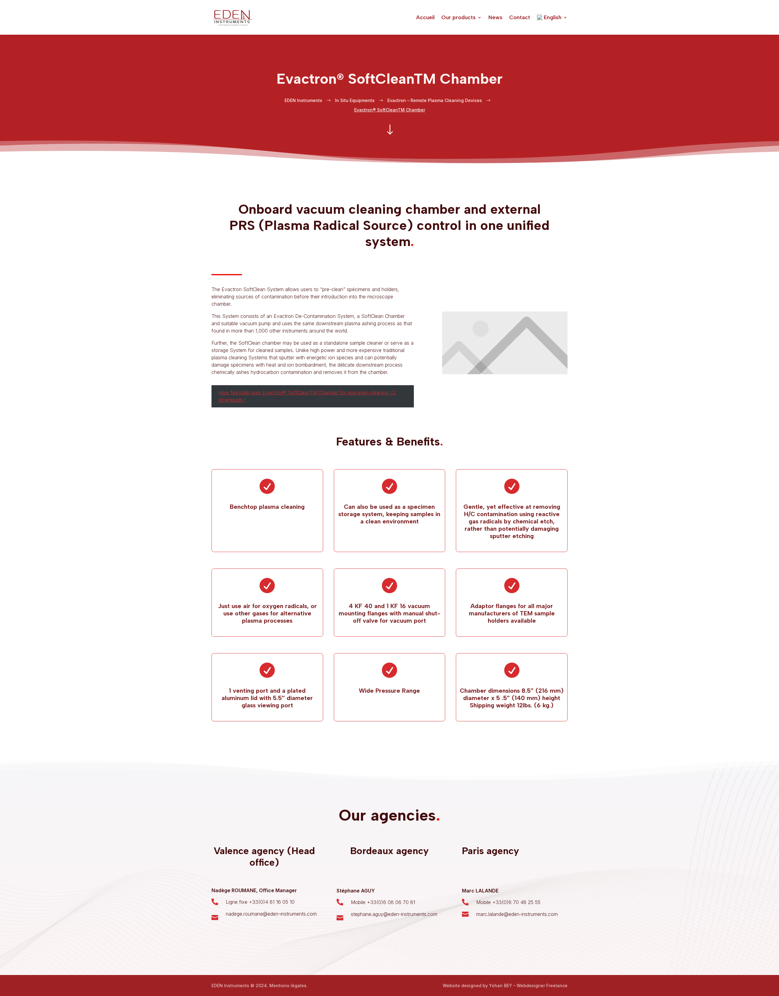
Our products (458, 17)
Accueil (425, 17)
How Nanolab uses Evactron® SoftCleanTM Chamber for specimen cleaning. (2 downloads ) (307, 396)
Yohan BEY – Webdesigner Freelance (528, 985)
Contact (519, 17)
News (495, 17)
